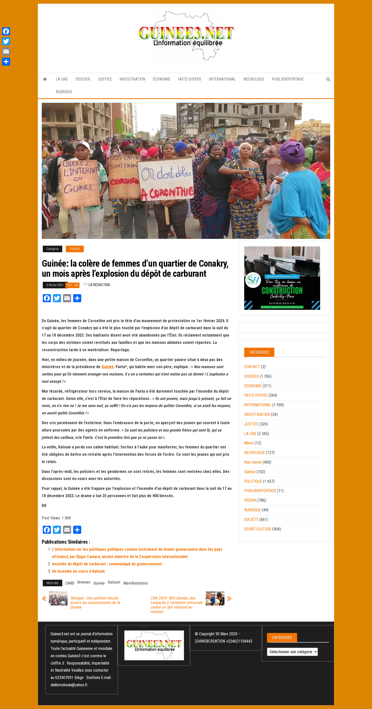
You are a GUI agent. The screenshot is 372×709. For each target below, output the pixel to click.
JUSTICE (105, 79)
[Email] (6, 51)
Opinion (250, 471)
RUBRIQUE (64, 91)
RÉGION (250, 500)
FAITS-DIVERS (189, 79)
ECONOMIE (161, 79)
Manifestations (135, 583)
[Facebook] (6, 31)
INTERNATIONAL (222, 79)
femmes (83, 582)
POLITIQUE (253, 481)
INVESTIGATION (132, 79)
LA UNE (62, 79)
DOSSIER (82, 79)
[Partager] (6, 62)
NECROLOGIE (253, 79)
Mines (249, 443)
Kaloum (114, 582)
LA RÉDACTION (99, 285)
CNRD (69, 583)
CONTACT (252, 366)
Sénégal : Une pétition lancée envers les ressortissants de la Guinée (95, 603)
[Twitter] (6, 41)
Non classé (253, 462)
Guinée (107, 366)
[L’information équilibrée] (45, 79)
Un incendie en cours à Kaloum (78, 571)
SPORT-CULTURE (257, 529)
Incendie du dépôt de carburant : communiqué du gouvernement (107, 564)
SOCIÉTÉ (251, 519)
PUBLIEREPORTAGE (288, 79)
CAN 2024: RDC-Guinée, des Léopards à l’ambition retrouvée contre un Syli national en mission (176, 605)
